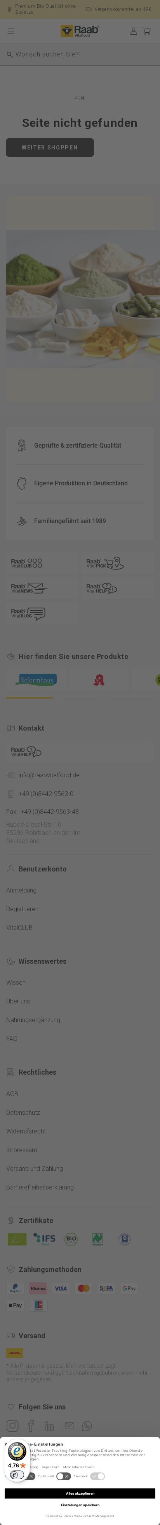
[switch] (17, 1475)
